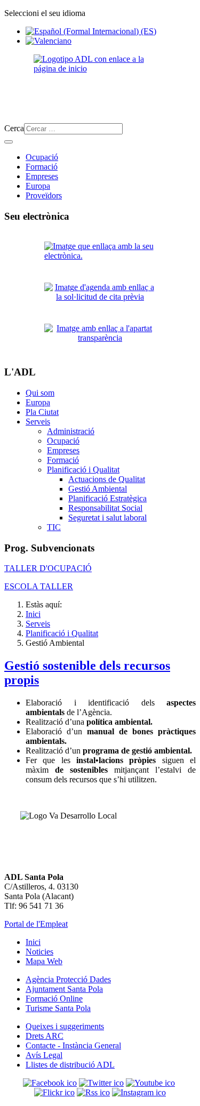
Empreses (42, 176)
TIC (54, 527)
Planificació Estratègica (107, 498)
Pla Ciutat (42, 411)
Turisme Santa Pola (58, 1008)
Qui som (40, 392)
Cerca (14, 128)
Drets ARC (44, 1035)
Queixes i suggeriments (65, 1026)
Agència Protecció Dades (68, 979)
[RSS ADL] (93, 1092)
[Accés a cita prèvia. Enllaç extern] (100, 299)
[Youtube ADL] (150, 1082)
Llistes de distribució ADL (70, 1064)
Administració (70, 431)
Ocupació (42, 157)
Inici (33, 942)
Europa (38, 185)
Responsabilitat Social (105, 507)
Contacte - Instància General (73, 1045)
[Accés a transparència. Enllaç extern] (100, 340)
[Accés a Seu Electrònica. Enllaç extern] (100, 258)
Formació (42, 166)
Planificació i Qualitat (83, 469)
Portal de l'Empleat (36, 923)
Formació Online (54, 998)
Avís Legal (44, 1055)
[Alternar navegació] (8, 141)
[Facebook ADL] (50, 1082)
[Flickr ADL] (54, 1092)
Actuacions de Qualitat (106, 479)
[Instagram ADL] (139, 1092)
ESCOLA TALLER (38, 586)
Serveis (38, 421)
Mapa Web (44, 961)
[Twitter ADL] (101, 1082)
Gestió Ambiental (97, 488)
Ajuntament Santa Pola (64, 988)
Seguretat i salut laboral (107, 517)
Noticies (39, 951)
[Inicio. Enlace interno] (100, 84)
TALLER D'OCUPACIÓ (48, 568)
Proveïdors (44, 195)
